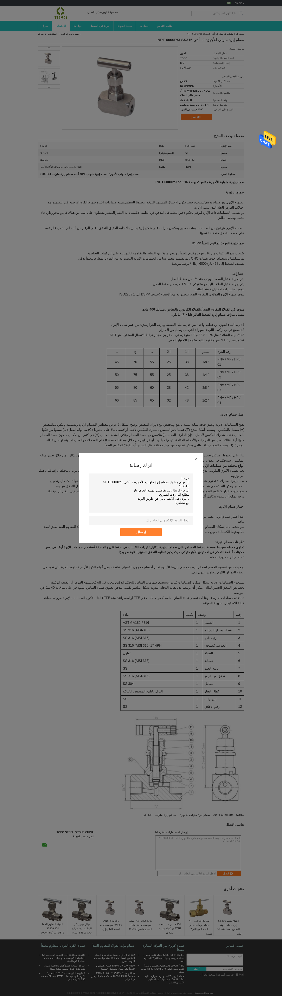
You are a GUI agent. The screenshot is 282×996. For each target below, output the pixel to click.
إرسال (141, 532)
